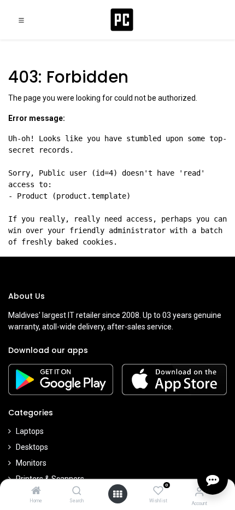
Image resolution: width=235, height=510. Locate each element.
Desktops (32, 447)
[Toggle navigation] (21, 20)
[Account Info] (199, 491)
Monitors (31, 463)
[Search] (77, 491)
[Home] (36, 491)
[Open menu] (117, 494)
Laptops (30, 431)
